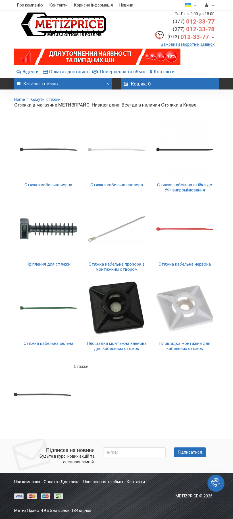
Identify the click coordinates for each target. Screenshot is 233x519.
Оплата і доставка (68, 71)
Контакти (58, 5)
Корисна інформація (93, 5)
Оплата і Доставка (62, 482)
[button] (215, 483)
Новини (126, 5)
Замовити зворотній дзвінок (188, 44)
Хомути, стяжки (45, 99)
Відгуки (30, 71)
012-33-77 (194, 21)
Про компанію (30, 5)
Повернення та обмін (122, 71)
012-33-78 (194, 29)
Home (19, 99)
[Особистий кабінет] (210, 5)
